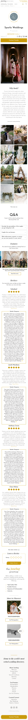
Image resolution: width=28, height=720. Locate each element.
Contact (14, 678)
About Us (14, 669)
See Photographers (13, 620)
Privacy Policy (14, 671)
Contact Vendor (14, 40)
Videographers (14, 686)
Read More (14, 308)
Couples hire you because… (9, 232)
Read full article (14, 273)
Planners (14, 688)
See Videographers (13, 643)
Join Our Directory (14, 693)
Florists (14, 691)
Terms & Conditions (14, 675)
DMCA (14, 673)
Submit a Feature (14, 703)
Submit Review (14, 563)
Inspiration (14, 699)
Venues (14, 690)
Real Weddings (14, 701)
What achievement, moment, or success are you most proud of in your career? (12, 237)
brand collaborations (23, 1)
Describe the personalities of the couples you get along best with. (12, 227)
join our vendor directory (23, 0)
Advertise (14, 676)
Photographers (14, 684)
